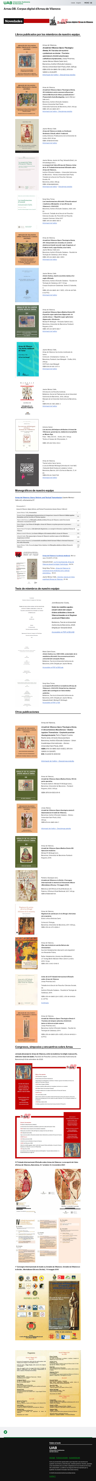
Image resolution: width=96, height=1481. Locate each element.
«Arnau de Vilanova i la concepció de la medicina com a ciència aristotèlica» (56, 570)
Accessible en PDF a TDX (51, 703)
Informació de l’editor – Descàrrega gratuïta (59, 75)
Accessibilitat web (74, 1457)
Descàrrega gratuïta (65, 187)
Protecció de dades (62, 1457)
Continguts (45, 1003)
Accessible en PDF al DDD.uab (53, 667)
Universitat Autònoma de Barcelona (17, 2)
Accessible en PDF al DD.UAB (63, 632)
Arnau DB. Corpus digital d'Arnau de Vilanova (32, 9)
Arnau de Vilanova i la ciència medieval (56, 556)
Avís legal (52, 1457)
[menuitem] (73, 3)
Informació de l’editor (50, 143)
